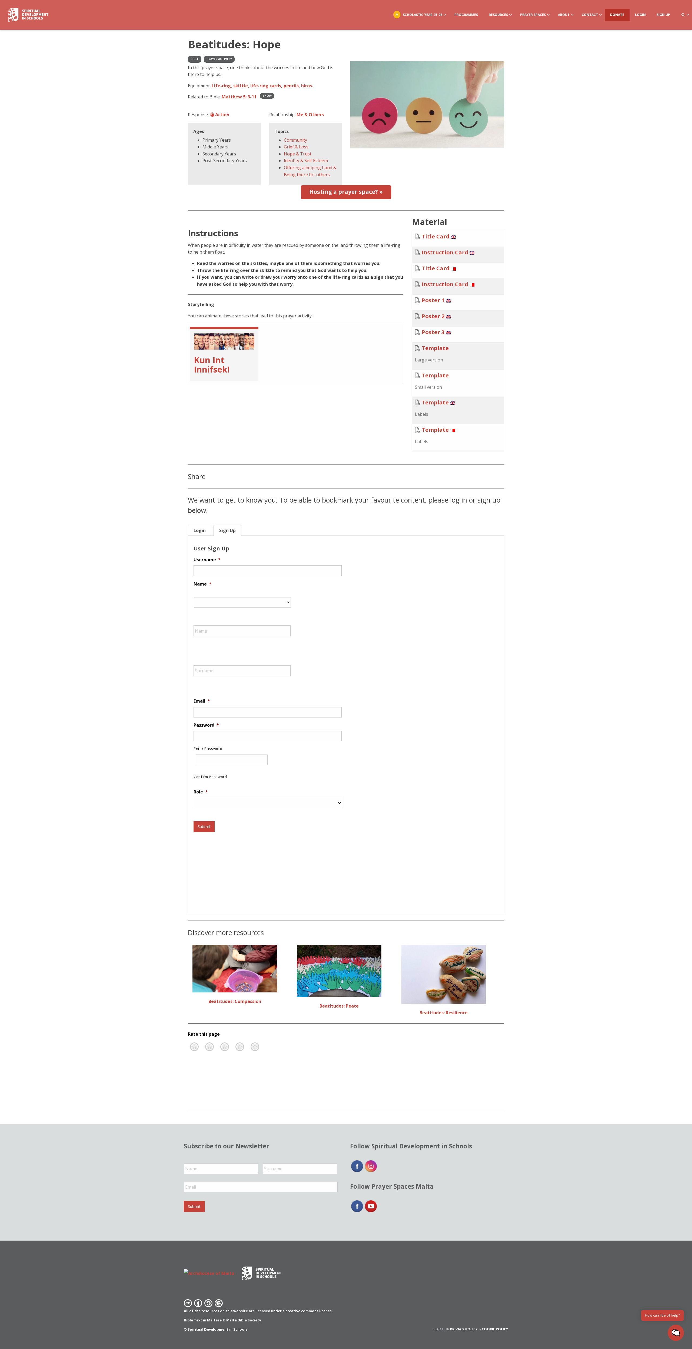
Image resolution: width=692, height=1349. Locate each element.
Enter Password (208, 748)
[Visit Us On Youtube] (371, 1206)
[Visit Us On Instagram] (371, 1166)
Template (435, 348)
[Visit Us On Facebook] (357, 1166)
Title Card (436, 236)
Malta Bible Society (243, 1320)
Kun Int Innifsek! (212, 364)
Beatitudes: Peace (339, 1006)
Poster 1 (433, 300)
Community (295, 140)
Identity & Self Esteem (306, 161)
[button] (676, 1333)
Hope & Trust (297, 154)
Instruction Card (445, 252)
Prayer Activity (219, 59)
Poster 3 (433, 332)
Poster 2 (433, 316)
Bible (195, 59)
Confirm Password (210, 776)
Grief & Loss (296, 147)
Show (267, 96)
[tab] (199, 530)
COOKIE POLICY (495, 1329)
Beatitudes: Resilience (444, 1013)
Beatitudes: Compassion (234, 1001)
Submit (204, 826)
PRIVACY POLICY (464, 1329)
